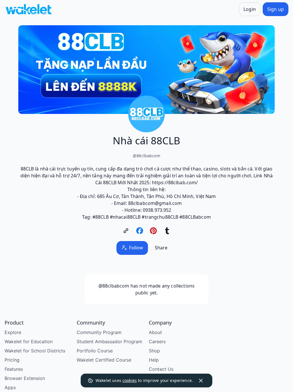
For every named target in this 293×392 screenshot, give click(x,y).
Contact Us (161, 369)
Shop (154, 351)
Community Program (99, 332)
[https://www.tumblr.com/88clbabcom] (167, 230)
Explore (13, 332)
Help (154, 360)
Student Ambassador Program (109, 341)
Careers (157, 341)
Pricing (12, 360)
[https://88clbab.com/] (125, 230)
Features (14, 369)
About (155, 332)
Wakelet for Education (29, 341)
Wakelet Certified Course (104, 360)
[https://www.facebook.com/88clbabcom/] (139, 230)
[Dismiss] (200, 380)
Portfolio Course (95, 351)
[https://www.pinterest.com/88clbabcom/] (153, 230)
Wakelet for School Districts (35, 351)
